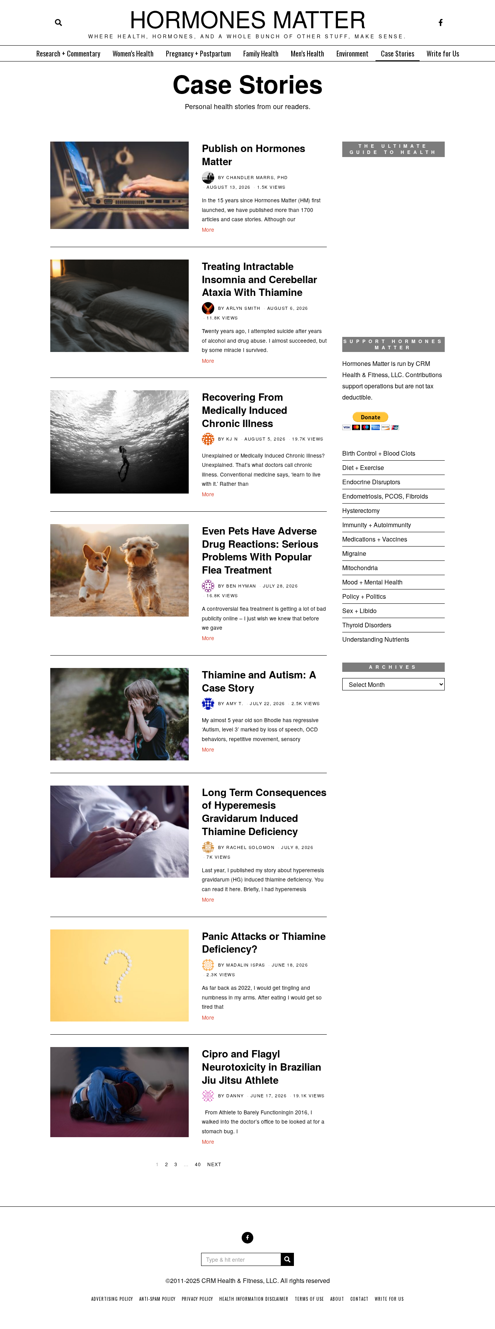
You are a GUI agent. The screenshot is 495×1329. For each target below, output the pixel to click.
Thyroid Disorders (366, 624)
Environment (352, 53)
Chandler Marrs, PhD (257, 177)
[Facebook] (441, 22)
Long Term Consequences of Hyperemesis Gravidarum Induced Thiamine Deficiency (264, 811)
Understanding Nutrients (375, 639)
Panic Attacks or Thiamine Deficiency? (264, 942)
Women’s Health (133, 53)
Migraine (354, 553)
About (337, 1299)
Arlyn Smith (243, 308)
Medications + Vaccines (374, 539)
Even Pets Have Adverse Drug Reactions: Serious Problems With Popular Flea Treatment (260, 550)
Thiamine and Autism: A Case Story (259, 681)
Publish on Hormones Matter (253, 154)
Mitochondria (360, 567)
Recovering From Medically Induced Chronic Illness (244, 409)
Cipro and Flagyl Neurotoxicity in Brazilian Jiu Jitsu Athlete (261, 1066)
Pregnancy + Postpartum (198, 53)
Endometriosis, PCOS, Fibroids (385, 496)
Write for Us (443, 53)
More (208, 229)
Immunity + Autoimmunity (376, 524)
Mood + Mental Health (372, 581)
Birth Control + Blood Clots (378, 453)
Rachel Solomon (250, 847)
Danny (235, 1095)
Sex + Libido (359, 610)
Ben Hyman (241, 586)
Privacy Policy (197, 1299)
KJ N (232, 439)
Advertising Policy (112, 1299)
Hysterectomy (361, 510)
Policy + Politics (364, 596)
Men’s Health (307, 53)
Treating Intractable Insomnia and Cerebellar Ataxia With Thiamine (259, 279)
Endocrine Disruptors (371, 481)
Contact (359, 1299)
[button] (287, 1259)
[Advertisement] (393, 825)
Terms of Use (309, 1299)
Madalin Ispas (245, 965)
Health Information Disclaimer (253, 1299)
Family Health (260, 53)
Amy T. (234, 703)
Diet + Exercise (363, 467)
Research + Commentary (68, 53)
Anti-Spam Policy (157, 1299)
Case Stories (397, 53)
